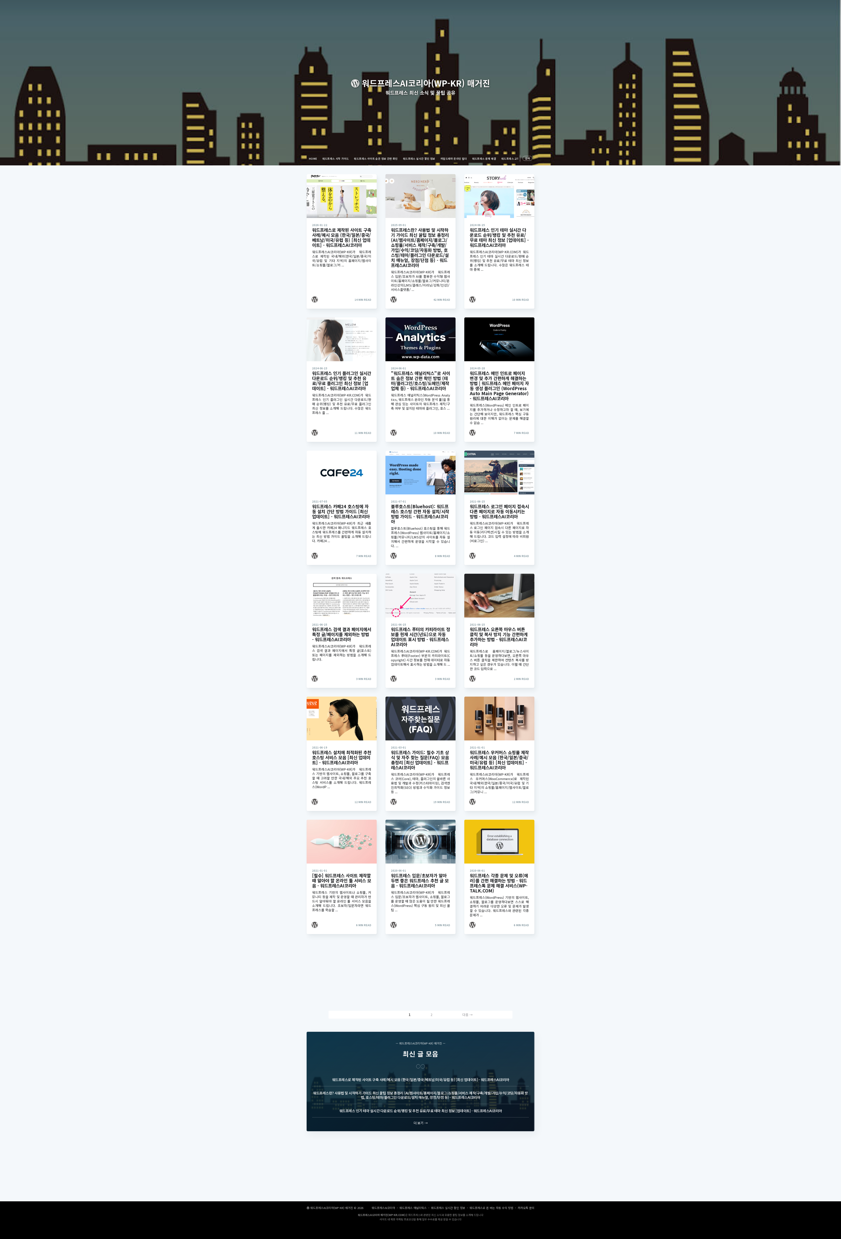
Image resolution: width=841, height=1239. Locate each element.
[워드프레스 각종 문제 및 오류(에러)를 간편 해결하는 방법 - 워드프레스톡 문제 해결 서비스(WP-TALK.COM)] (499, 842)
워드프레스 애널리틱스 (413, 1208)
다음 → (467, 1014)
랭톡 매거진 (415, 1236)
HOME (313, 158)
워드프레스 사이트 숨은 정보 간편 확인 (376, 158)
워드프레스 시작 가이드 (335, 158)
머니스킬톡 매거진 (404, 1236)
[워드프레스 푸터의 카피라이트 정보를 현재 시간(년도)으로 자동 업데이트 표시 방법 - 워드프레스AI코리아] (420, 596)
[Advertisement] (420, 973)
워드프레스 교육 (510, 158)
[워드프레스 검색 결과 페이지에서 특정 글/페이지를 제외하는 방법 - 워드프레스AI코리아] (342, 596)
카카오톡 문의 (526, 1208)
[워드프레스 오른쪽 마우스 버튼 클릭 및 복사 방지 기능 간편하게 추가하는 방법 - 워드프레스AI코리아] (499, 596)
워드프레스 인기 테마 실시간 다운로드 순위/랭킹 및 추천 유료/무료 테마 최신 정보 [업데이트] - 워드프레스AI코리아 (420, 1110)
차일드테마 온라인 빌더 (453, 158)
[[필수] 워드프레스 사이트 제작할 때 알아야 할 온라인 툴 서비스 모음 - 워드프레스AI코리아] (342, 842)
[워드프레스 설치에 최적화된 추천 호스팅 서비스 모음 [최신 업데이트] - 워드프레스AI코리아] (342, 718)
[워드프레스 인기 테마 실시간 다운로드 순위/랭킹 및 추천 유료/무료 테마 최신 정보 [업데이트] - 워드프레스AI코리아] (499, 196)
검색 (527, 158)
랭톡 (410, 1236)
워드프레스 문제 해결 (484, 158)
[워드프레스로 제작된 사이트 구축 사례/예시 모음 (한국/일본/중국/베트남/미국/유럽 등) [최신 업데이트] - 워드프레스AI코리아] (342, 196)
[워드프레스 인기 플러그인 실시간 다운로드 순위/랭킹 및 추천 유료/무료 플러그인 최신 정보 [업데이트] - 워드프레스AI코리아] (342, 339)
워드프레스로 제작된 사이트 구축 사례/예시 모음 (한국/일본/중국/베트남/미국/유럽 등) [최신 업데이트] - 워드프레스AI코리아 (420, 1079)
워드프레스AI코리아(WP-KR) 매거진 (331, 1208)
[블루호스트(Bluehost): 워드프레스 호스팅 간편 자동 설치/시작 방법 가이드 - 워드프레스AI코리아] (420, 472)
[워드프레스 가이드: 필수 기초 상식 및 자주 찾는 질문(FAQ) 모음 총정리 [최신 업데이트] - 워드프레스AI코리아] (420, 718)
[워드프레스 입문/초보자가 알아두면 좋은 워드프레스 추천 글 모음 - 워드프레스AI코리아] (420, 842)
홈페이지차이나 (422, 1236)
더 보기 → (420, 1122)
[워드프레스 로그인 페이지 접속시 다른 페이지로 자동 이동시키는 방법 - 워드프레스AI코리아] (499, 472)
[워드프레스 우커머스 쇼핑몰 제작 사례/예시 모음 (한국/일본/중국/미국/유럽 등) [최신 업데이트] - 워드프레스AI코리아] (499, 718)
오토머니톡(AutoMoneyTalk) (434, 1236)
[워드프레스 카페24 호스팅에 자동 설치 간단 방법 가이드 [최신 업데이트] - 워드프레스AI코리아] (342, 472)
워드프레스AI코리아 (383, 1208)
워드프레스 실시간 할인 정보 (419, 158)
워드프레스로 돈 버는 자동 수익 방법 (491, 1208)
